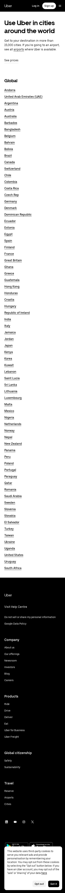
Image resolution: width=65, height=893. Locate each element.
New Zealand (13, 443)
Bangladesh (12, 129)
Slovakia (10, 515)
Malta (8, 404)
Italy (7, 326)
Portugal (10, 470)
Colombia (10, 182)
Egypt (8, 234)
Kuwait (9, 365)
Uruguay (10, 561)
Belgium (10, 136)
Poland (9, 463)
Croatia (9, 299)
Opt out (39, 883)
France (9, 254)
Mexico (9, 411)
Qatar (8, 483)
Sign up (49, 5)
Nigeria (9, 417)
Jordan (9, 339)
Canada (9, 162)
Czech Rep (11, 195)
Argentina (11, 103)
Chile (7, 175)
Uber (8, 6)
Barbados (10, 123)
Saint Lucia (12, 378)
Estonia (9, 227)
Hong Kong (12, 286)
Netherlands (12, 424)
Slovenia (10, 509)
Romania (10, 489)
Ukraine (9, 542)
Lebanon (10, 371)
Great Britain (13, 260)
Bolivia (8, 149)
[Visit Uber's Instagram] (24, 822)
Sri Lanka (10, 384)
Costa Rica (11, 188)
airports (19, 49)
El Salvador (11, 522)
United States (13, 555)
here (44, 873)
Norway (9, 430)
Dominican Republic (18, 214)
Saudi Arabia (13, 496)
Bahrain (9, 142)
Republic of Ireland (17, 312)
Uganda (9, 548)
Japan (8, 345)
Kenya (8, 352)
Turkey (9, 529)
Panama (9, 450)
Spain (8, 240)
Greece (9, 273)
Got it (53, 883)
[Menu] (60, 6)
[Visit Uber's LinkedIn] (6, 822)
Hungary (10, 306)
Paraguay (10, 476)
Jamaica (10, 332)
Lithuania (10, 391)
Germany (10, 201)
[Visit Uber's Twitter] (32, 822)
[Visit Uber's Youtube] (15, 822)
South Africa (12, 568)
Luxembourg (13, 398)
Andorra (9, 90)
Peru (7, 457)
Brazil (8, 155)
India (7, 319)
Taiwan (9, 535)
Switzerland (12, 168)
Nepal (8, 437)
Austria (9, 109)
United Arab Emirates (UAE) (23, 96)
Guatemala (12, 280)
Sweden (9, 502)
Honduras (11, 293)
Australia (10, 116)
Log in (35, 5)
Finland (9, 247)
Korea (8, 358)
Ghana (8, 267)
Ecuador (10, 221)
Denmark (10, 208)
